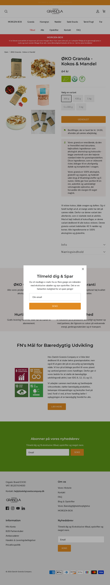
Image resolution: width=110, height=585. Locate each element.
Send (55, 306)
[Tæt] (83, 269)
